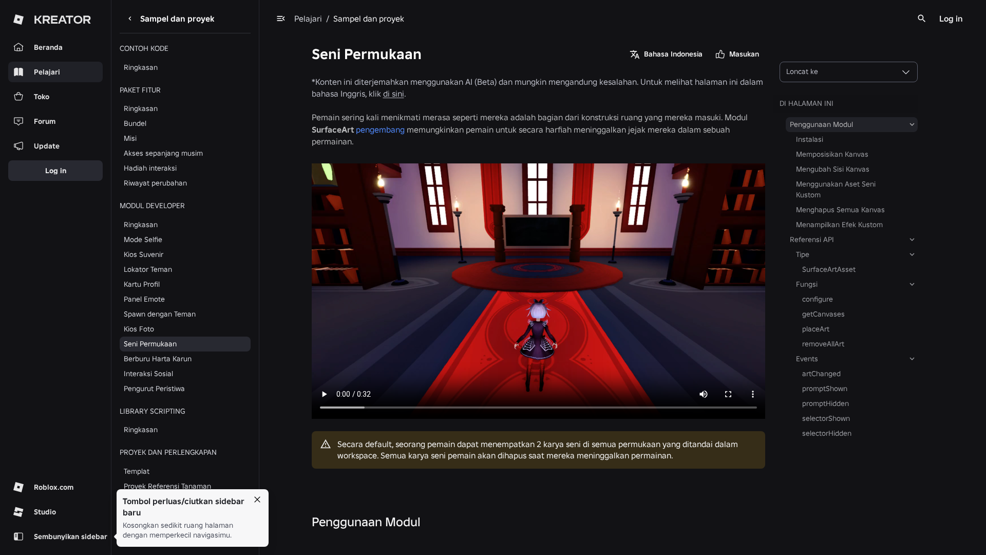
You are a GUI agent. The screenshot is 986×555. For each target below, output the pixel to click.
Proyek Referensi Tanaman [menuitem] (167, 486)
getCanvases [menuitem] (823, 314)
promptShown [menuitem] (824, 388)
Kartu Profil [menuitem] (142, 284)
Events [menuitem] (807, 358)
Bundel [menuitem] (135, 123)
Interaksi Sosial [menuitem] (148, 373)
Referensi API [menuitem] (812, 239)
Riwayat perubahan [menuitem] (155, 183)
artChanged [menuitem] (821, 373)
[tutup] (257, 499)
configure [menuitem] (817, 299)
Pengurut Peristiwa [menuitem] (154, 388)
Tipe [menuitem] (802, 254)
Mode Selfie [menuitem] (143, 239)
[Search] (922, 18)
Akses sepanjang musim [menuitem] (163, 153)
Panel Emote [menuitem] (144, 299)
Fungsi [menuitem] (807, 284)
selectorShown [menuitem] (826, 418)
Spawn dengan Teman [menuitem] (160, 314)
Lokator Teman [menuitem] (148, 269)
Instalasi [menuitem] (809, 139)
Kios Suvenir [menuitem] (143, 254)
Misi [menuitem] (130, 138)
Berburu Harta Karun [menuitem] (158, 358)
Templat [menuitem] (136, 471)
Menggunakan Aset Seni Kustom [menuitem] (836, 189)
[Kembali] (130, 18)
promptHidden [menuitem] (825, 403)
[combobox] (849, 72)
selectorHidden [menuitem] (826, 433)
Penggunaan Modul (366, 522)
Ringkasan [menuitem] (141, 67)
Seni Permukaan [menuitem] (150, 343)
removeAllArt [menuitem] (823, 343)
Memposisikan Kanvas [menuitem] (832, 154)
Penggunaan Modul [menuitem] (821, 124)
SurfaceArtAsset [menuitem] (829, 269)
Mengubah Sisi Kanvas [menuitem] (832, 169)
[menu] (281, 18)
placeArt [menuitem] (815, 329)
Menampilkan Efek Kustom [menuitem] (839, 224)
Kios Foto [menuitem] (139, 329)
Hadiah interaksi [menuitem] (150, 168)
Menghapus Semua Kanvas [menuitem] (840, 209)
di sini (393, 93)
